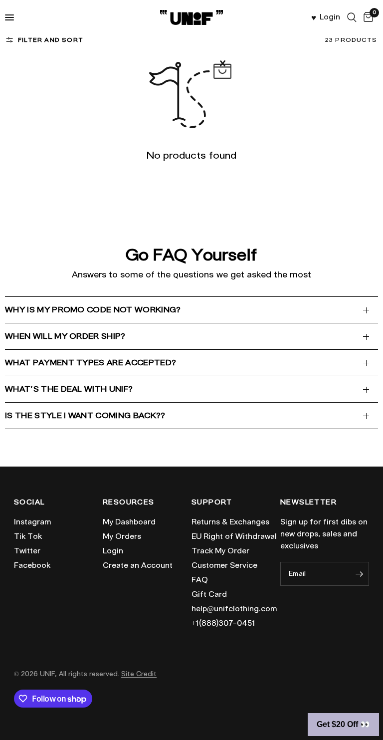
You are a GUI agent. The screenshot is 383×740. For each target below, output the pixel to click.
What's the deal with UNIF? (69, 389)
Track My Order (220, 550)
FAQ (200, 579)
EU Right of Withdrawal (234, 536)
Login (113, 550)
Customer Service (224, 565)
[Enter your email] (359, 574)
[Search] (352, 17)
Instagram (32, 521)
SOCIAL (29, 502)
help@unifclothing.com (234, 608)
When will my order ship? (65, 336)
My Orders (122, 536)
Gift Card (209, 594)
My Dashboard (129, 521)
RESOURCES (129, 502)
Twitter (27, 550)
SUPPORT (212, 502)
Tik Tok (28, 536)
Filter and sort (50, 39)
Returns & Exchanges (230, 521)
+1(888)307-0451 (223, 623)
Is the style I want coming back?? (85, 415)
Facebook (32, 565)
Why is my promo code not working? (93, 309)
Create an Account (138, 565)
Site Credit (139, 674)
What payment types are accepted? (90, 362)
